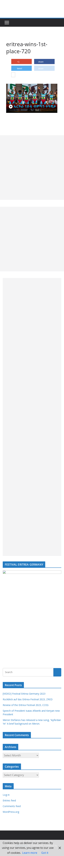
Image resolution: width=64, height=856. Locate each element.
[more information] (13, 75)
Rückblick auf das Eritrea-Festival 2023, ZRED (28, 699)
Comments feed (12, 806)
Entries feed (9, 800)
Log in (6, 794)
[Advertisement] (32, 167)
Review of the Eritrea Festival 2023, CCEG (25, 705)
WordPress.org (11, 811)
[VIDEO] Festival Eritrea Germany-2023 (24, 693)
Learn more (29, 853)
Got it (44, 853)
